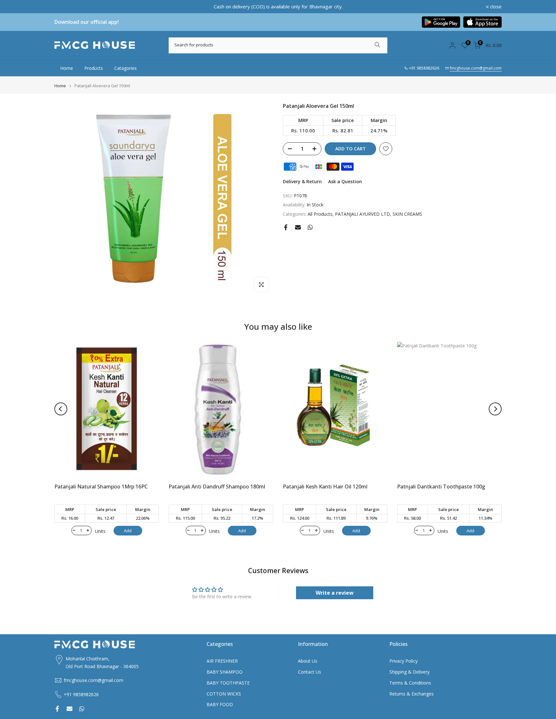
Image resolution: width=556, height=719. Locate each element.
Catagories (125, 68)
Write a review (335, 592)
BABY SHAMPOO (225, 672)
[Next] (495, 408)
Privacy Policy (403, 661)
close (63, 6)
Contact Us (309, 672)
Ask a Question (345, 181)
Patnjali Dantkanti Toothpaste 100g (441, 486)
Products (93, 68)
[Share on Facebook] (286, 227)
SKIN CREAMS (407, 214)
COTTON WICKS (224, 694)
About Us (307, 661)
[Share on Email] (298, 227)
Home (66, 68)
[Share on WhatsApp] (310, 227)
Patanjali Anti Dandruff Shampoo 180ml (217, 486)
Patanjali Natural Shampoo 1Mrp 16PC (101, 486)
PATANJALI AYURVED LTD (362, 214)
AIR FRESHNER (222, 661)
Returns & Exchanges (411, 694)
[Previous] (60, 408)
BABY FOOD (220, 704)
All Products (320, 214)
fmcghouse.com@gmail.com (476, 68)
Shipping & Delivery (409, 672)
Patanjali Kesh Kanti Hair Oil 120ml (325, 486)
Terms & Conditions (410, 683)
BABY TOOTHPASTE (228, 683)
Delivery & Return (302, 181)
